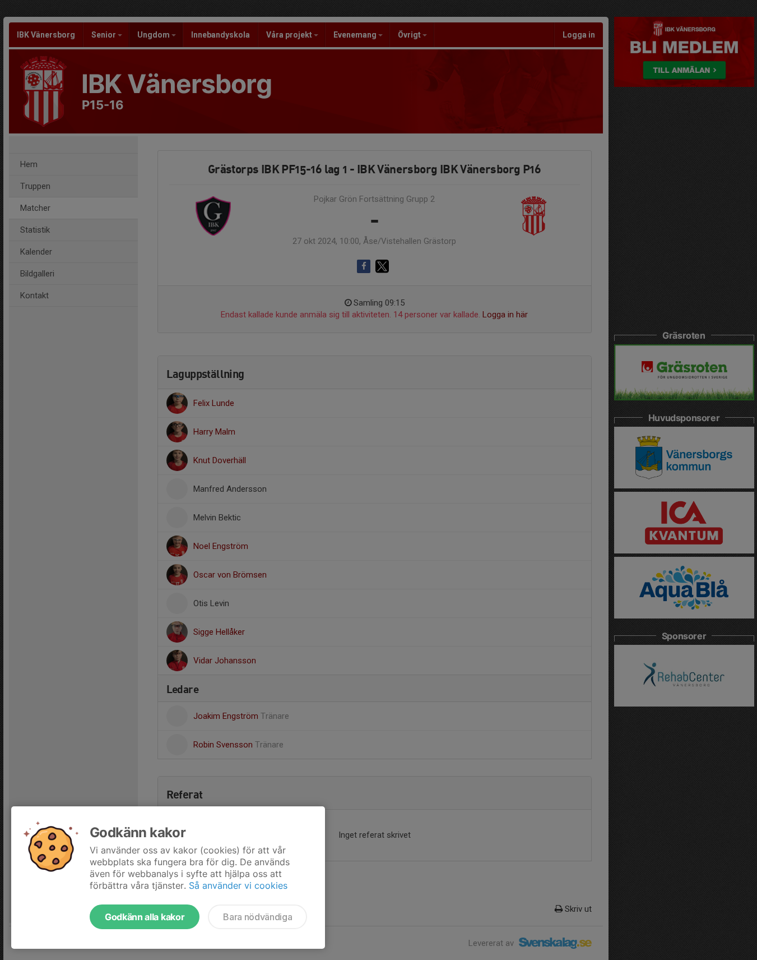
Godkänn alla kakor (144, 916)
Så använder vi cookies (238, 885)
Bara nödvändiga (257, 916)
